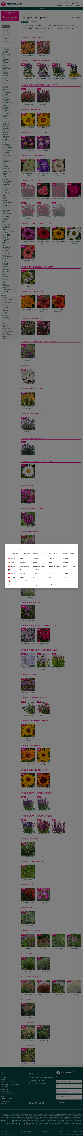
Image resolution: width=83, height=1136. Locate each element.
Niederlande (36, 570)
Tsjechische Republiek (55, 566)
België (50, 562)
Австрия (65, 558)
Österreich (35, 558)
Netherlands (23, 570)
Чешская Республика (69, 566)
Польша (65, 577)
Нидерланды (66, 570)
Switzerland (23, 581)
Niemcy (13, 573)
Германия (65, 573)
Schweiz (35, 581)
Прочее (65, 585)
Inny (12, 585)
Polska (13, 577)
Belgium (22, 562)
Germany (22, 573)
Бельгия (65, 562)
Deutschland (36, 573)
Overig (50, 585)
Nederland (51, 570)
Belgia (12, 562)
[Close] (75, 547)
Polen (34, 577)
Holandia (13, 570)
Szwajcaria (14, 581)
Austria (13, 558)
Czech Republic (24, 566)
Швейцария (66, 581)
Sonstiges (35, 585)
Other (22, 585)
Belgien (35, 562)
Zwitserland (52, 581)
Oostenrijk (51, 558)
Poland (22, 577)
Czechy (13, 566)
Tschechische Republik (39, 566)
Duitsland (51, 573)
